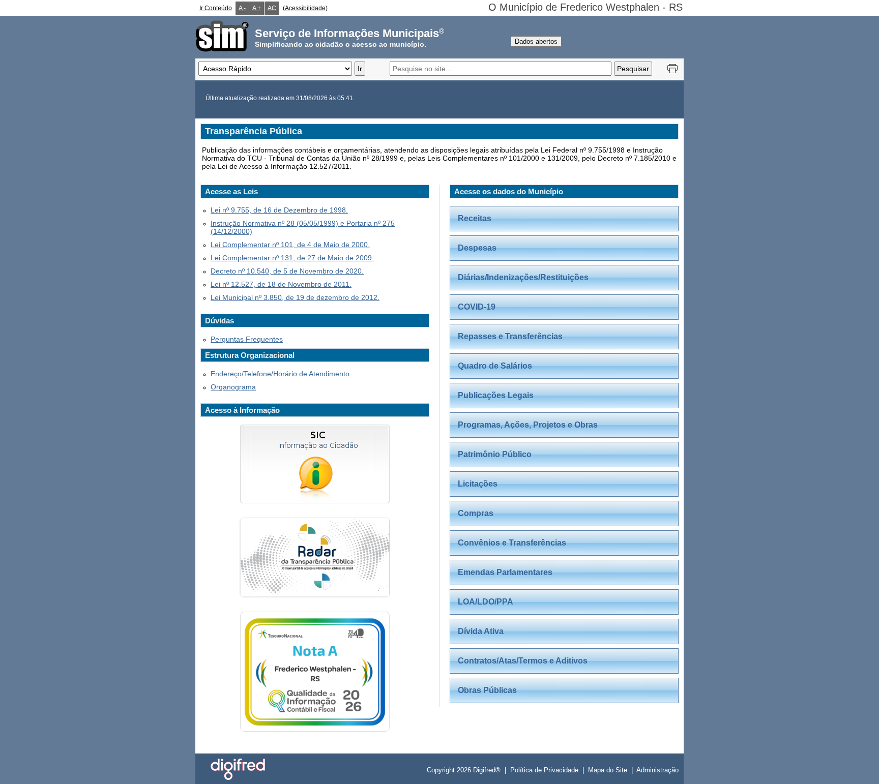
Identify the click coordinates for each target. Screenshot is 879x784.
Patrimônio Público (495, 454)
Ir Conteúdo (215, 8)
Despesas (477, 248)
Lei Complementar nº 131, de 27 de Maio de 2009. (292, 258)
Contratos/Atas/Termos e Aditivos (523, 660)
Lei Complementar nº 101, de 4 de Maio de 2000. (290, 244)
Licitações (477, 483)
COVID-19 (476, 307)
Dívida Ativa (481, 631)
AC (272, 8)
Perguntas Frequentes (247, 339)
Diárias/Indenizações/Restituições (523, 277)
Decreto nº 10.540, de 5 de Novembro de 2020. (287, 271)
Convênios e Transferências (512, 542)
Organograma (233, 387)
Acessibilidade (305, 8)
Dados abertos (536, 41)
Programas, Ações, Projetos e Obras (528, 424)
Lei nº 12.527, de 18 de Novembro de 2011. (281, 284)
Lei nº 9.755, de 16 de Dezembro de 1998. (279, 210)
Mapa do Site (607, 770)
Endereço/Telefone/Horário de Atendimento (280, 374)
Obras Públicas (487, 690)
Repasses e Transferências (510, 336)
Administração (657, 770)
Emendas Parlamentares (505, 572)
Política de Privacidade (544, 770)
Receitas (474, 218)
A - (242, 8)
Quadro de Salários (495, 365)
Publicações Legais (496, 395)
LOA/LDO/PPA (485, 601)
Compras (475, 513)
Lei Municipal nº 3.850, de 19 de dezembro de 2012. (295, 297)
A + (256, 8)
